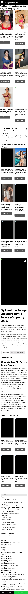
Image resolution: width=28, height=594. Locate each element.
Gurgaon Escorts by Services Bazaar (15, 136)
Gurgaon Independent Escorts (9, 524)
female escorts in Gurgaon (11, 502)
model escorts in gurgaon (18, 511)
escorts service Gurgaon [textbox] (13, 536)
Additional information (17, 352)
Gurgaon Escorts (10, 128)
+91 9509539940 (7, 592)
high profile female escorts (19, 509)
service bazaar (24, 511)
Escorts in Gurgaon (6, 517)
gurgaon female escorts (14, 507)
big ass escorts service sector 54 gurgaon (15, 343)
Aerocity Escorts (6, 544)
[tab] (6, 352)
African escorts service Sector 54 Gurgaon (16, 334)
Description (6, 352)
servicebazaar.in (3, 513)
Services (4, 547)
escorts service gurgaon (20, 499)
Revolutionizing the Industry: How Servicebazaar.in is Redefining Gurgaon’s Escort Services (14, 579)
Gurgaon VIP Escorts (7, 529)
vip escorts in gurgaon (9, 513)
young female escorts (16, 513)
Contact (4, 551)
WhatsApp (21, 592)
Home (3, 136)
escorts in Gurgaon (10, 499)
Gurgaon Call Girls (6, 519)
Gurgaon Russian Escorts (8, 527)
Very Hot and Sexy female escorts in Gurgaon (13, 589)
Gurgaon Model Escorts (8, 526)
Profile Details (5, 42)
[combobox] (14, 536)
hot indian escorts (8, 511)
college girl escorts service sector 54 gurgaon (12, 345)
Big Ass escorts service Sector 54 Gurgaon (11, 336)
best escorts (2, 499)
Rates (3, 549)
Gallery (4, 546)
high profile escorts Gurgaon (10, 509)
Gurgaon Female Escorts (8, 522)
